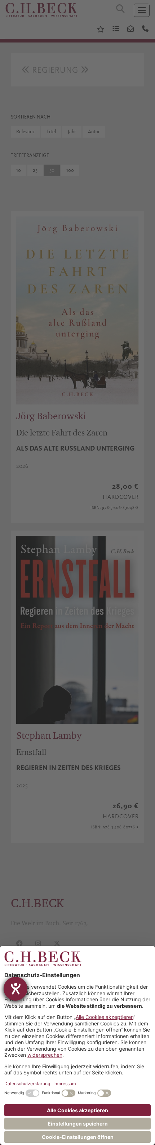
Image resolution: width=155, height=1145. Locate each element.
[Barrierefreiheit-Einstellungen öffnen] (15, 989)
